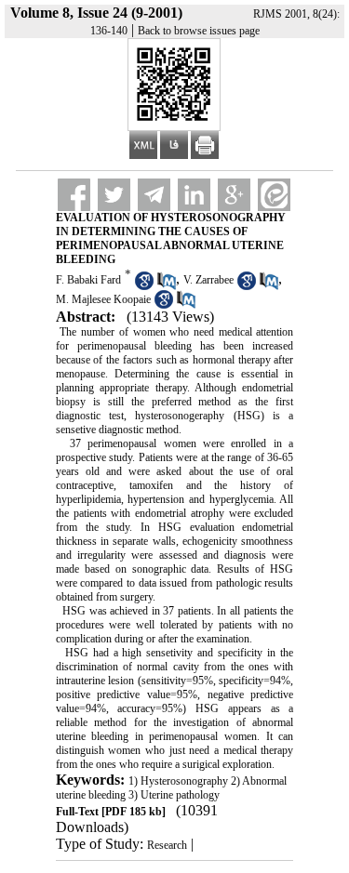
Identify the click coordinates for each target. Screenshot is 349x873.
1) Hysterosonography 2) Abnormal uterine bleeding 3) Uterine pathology (171, 787)
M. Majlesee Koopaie (103, 299)
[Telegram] (154, 195)
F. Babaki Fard (88, 279)
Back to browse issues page (199, 30)
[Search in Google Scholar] (144, 286)
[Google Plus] (234, 195)
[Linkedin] (194, 195)
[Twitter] (114, 195)
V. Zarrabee (208, 279)
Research (167, 845)
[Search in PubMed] (166, 286)
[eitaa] (274, 195)
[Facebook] (74, 195)
